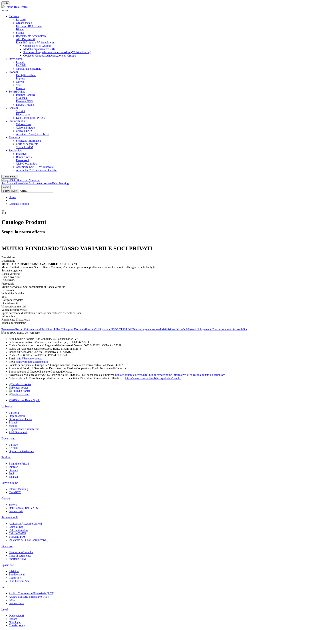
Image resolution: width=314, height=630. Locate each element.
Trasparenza (8, 329)
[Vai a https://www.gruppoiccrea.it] (14, 6)
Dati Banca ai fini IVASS (30, 117)
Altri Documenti (25, 39)
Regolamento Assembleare (31, 35)
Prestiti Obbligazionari (98, 329)
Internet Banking (25, 94)
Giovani (20, 81)
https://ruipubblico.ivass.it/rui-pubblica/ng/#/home (143, 374)
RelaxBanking (60, 183)
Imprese (20, 78)
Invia (5, 3)
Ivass (12, 599)
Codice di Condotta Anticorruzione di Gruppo (49, 55)
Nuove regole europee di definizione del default (160, 329)
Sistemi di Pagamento (200, 329)
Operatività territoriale (28, 68)
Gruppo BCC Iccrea (20, 419)
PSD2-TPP (117, 329)
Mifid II (128, 329)
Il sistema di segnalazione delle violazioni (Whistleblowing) (57, 52)
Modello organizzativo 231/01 (40, 49)
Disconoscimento (222, 329)
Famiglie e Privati (26, 75)
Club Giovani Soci (26, 163)
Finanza (20, 88)
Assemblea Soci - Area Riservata (35, 166)
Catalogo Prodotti (19, 203)
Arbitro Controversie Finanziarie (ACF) (31, 593)
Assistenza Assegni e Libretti (32, 134)
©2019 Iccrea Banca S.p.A (24, 400)
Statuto (20, 32)
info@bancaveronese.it (30, 358)
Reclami (20, 329)
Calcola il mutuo (25, 127)
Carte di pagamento (27, 143)
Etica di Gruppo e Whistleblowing (35, 42)
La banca (14, 16)
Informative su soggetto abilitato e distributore (199, 374)
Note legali (15, 622)
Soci (18, 85)
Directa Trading (25, 104)
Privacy (13, 618)
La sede (20, 62)
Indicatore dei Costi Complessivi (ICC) (31, 539)
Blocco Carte (16, 603)
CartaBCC (22, 98)
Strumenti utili (17, 121)
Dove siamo (16, 58)
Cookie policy (17, 625)
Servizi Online (17, 91)
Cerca (6, 187)
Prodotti (13, 71)
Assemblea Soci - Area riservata (34, 183)
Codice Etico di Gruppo (37, 45)
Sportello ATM (24, 147)
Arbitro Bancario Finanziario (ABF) (29, 596)
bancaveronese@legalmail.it (32, 361)
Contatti (13, 107)
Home (12, 197)
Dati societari (16, 615)
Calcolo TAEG (24, 130)
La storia (21, 19)
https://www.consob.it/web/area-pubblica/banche (153, 378)
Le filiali (21, 65)
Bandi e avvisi (24, 157)
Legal (4, 609)
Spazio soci (8, 565)
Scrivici (20, 111)
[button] (157, 10)
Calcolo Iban (23, 124)
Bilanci (20, 29)
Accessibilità (239, 329)
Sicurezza (14, 137)
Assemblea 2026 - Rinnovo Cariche (36, 170)
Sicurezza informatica (28, 140)
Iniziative (21, 153)
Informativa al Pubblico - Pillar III (44, 329)
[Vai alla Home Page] (20, 180)
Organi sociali (24, 22)
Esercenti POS (24, 101)
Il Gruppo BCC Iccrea (29, 26)
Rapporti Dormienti (74, 329)
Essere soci (22, 160)
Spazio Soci (15, 150)
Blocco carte (23, 114)
